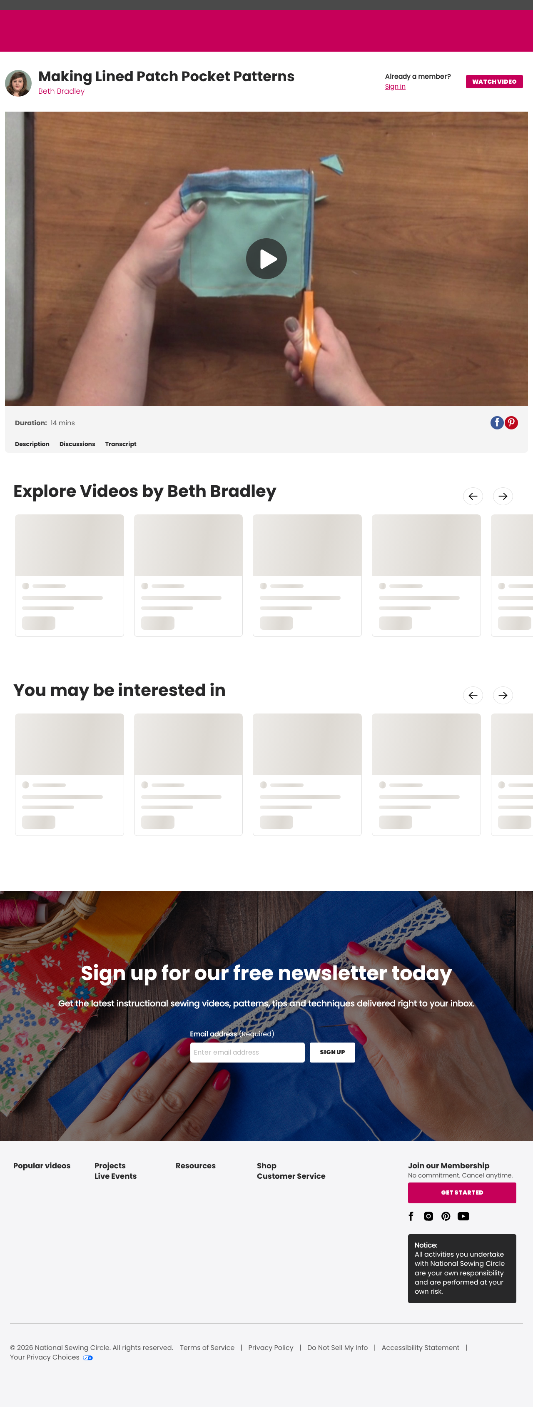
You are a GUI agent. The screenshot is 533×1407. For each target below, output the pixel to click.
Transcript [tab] (121, 444)
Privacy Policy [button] (271, 1347)
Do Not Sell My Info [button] (337, 1347)
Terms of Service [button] (207, 1347)
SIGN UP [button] (332, 1052)
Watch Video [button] (494, 81)
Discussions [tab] (77, 444)
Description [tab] (32, 444)
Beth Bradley (61, 91)
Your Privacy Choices (45, 1357)
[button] (418, 82)
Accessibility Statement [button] (421, 1347)
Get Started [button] (462, 1192)
